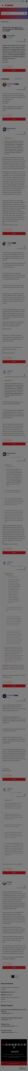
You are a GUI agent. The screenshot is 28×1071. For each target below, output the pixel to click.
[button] (26, 2)
